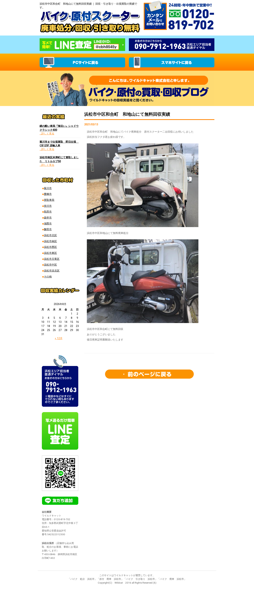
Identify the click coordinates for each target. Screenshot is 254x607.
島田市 (48, 211)
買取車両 (49, 200)
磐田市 (48, 229)
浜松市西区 (50, 247)
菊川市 (48, 188)
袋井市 (48, 217)
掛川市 (48, 206)
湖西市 (48, 223)
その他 (48, 276)
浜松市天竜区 (52, 259)
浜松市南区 (50, 241)
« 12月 (58, 338)
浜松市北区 (50, 235)
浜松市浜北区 (52, 270)
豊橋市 (48, 194)
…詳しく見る (47, 133)
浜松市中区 (50, 264)
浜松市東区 (50, 253)
